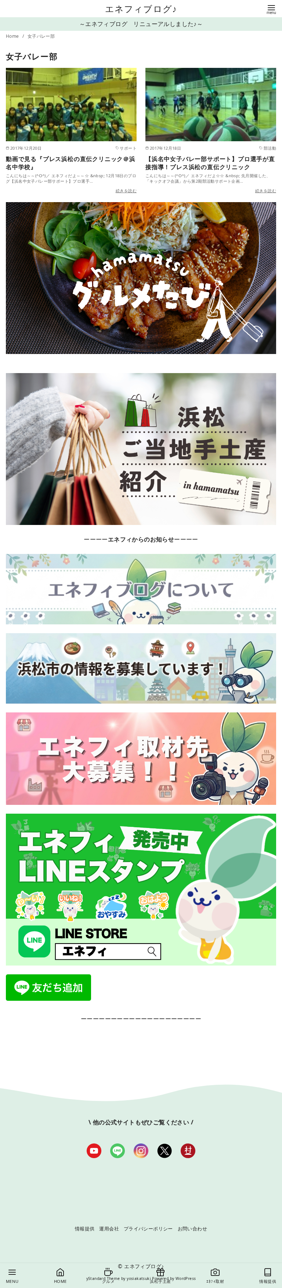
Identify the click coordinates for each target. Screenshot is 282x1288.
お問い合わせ (192, 1228)
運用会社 (109, 1228)
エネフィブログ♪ (141, 9)
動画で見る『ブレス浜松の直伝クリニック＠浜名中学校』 (70, 163)
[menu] (271, 9)
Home (13, 36)
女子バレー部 (41, 36)
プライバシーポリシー (148, 1228)
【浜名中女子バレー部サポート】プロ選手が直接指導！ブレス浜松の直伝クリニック (210, 163)
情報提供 (85, 1228)
